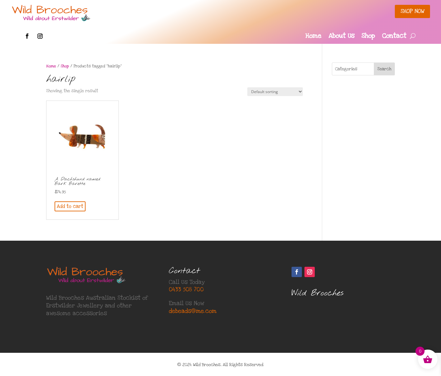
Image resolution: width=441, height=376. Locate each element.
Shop (368, 37)
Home (313, 37)
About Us (341, 37)
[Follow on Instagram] (40, 36)
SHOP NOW (412, 11)
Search (384, 69)
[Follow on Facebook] (27, 36)
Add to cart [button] (70, 206)
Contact (394, 37)
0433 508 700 (186, 289)
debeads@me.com (193, 311)
